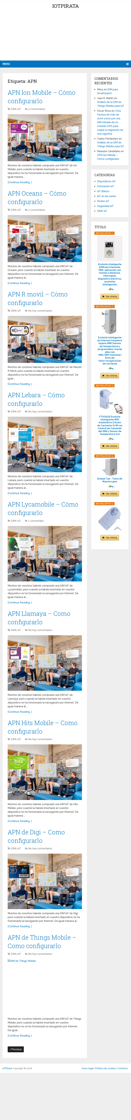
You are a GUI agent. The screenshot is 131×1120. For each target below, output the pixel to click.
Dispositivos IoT (106, 181)
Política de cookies (105, 1068)
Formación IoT (105, 186)
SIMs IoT (16, 109)
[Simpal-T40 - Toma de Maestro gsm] (110, 467)
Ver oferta (111, 296)
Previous (16, 1049)
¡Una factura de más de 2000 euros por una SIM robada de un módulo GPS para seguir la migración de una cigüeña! (110, 122)
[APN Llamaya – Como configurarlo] (45, 663)
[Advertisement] (65, 36)
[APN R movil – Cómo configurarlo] (45, 339)
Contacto (123, 1068)
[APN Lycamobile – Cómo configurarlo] (45, 553)
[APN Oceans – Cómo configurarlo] (45, 238)
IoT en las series (106, 196)
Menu (6, 63)
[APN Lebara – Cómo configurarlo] (45, 444)
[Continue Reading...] (20, 182)
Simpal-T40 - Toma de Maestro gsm (109, 480)
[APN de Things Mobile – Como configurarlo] (45, 987)
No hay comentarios (40, 310)
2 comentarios (36, 109)
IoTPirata (65, 5)
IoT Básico (103, 191)
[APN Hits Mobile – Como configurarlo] (45, 772)
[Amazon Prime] (109, 289)
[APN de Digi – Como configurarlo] (45, 881)
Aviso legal (88, 1068)
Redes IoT (103, 201)
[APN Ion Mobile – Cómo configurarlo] (45, 137)
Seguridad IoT (105, 206)
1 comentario (36, 520)
